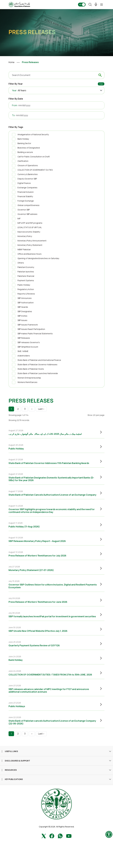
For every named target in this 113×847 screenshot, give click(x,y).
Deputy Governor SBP (27, 178)
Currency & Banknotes (28, 174)
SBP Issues (22, 320)
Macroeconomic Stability (29, 231)
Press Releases (30, 62)
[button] (101, 4)
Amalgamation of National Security (33, 134)
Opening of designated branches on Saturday (38, 258)
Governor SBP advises (27, 214)
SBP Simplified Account (28, 346)
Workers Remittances (27, 382)
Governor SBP (24, 209)
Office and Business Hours (29, 254)
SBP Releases (24, 338)
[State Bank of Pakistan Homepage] (19, 4)
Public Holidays (17, 706)
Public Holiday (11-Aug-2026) (24, 526)
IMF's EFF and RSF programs (30, 223)
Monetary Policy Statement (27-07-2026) (31, 570)
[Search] (90, 4)
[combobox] (61, 90)
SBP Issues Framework (28, 324)
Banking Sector (24, 143)
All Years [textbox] (22, 90)
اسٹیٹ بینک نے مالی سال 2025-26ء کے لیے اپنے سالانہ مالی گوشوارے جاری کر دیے (45, 433)
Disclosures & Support (17, 761)
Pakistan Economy (26, 267)
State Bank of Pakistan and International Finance (39, 360)
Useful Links (11, 751)
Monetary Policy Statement (30, 245)
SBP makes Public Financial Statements (35, 333)
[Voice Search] (96, 4)
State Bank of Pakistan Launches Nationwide (38, 373)
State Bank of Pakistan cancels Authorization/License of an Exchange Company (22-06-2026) (52, 722)
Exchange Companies (27, 187)
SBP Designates (25, 311)
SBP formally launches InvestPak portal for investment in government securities (52, 616)
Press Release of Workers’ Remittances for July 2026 (37, 555)
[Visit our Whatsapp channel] (60, 835)
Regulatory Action (26, 289)
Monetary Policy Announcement (32, 240)
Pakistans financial (26, 276)
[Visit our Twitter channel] (44, 835)
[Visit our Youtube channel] (69, 835)
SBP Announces (25, 298)
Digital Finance (24, 183)
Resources (11, 770)
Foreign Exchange (26, 200)
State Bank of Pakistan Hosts (31, 369)
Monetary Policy (25, 236)
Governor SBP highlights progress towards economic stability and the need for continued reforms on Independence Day (52, 510)
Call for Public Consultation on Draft (34, 156)
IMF (19, 218)
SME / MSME (23, 351)
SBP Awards (23, 307)
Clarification (23, 161)
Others (21, 262)
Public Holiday (24, 285)
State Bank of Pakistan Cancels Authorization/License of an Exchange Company (52, 494)
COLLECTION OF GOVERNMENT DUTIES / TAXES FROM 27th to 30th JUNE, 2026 (50, 674)
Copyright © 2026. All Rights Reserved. (56, 826)
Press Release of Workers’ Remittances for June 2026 (38, 601)
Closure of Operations (28, 165)
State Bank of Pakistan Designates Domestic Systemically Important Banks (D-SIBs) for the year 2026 (51, 479)
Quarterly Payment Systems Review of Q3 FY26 (34, 645)
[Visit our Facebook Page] (51, 835)
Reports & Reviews (26, 293)
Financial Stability (25, 196)
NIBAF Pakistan (24, 249)
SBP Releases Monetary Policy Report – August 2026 (37, 541)
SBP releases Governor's (29, 342)
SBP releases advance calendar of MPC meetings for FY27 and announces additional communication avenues (49, 690)
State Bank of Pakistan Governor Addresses (37, 364)
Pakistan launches (26, 271)
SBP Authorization (26, 302)
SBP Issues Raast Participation (31, 329)
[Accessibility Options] (108, 834)
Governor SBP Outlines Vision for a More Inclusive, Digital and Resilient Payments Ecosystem (53, 586)
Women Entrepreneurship (29, 377)
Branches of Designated (29, 147)
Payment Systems (26, 280)
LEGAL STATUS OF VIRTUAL (30, 227)
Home (11, 62)
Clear (101, 84)
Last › (41, 408)
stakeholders (24, 355)
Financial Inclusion (26, 192)
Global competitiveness (28, 205)
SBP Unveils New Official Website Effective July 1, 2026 (38, 630)
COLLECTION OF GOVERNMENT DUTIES (35, 170)
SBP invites (22, 315)
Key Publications (14, 779)
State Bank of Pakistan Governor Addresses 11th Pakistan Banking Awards (49, 463)
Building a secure (25, 152)
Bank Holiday (23, 139)
